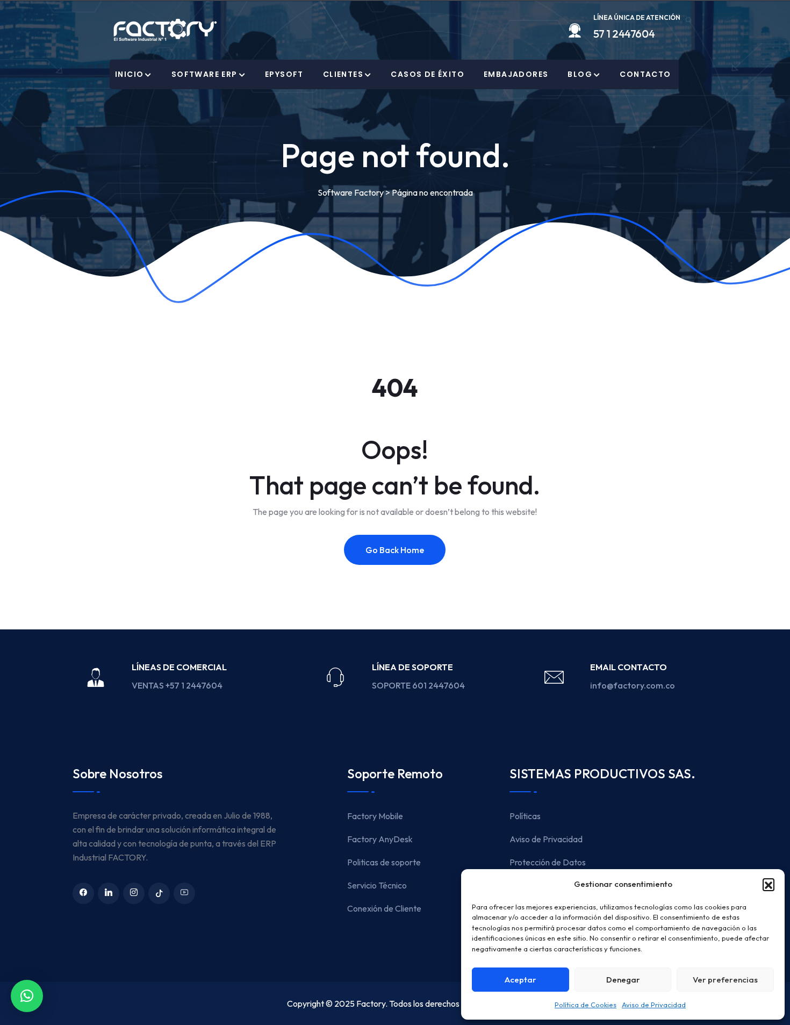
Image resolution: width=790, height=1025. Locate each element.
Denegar (623, 979)
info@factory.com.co (632, 685)
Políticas (525, 816)
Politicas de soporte (384, 862)
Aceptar (520, 979)
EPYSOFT (284, 74)
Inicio (129, 74)
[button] (768, 884)
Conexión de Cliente (384, 908)
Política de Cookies (585, 1004)
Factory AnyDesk (380, 839)
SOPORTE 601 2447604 (419, 685)
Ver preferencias (725, 979)
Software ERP (204, 74)
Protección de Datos (547, 862)
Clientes (343, 74)
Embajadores (516, 74)
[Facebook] (83, 893)
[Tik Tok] (159, 893)
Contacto (645, 74)
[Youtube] (184, 893)
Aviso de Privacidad (654, 1004)
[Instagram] (134, 893)
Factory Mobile (375, 816)
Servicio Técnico (377, 885)
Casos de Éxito (427, 74)
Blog (580, 74)
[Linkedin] (108, 893)
